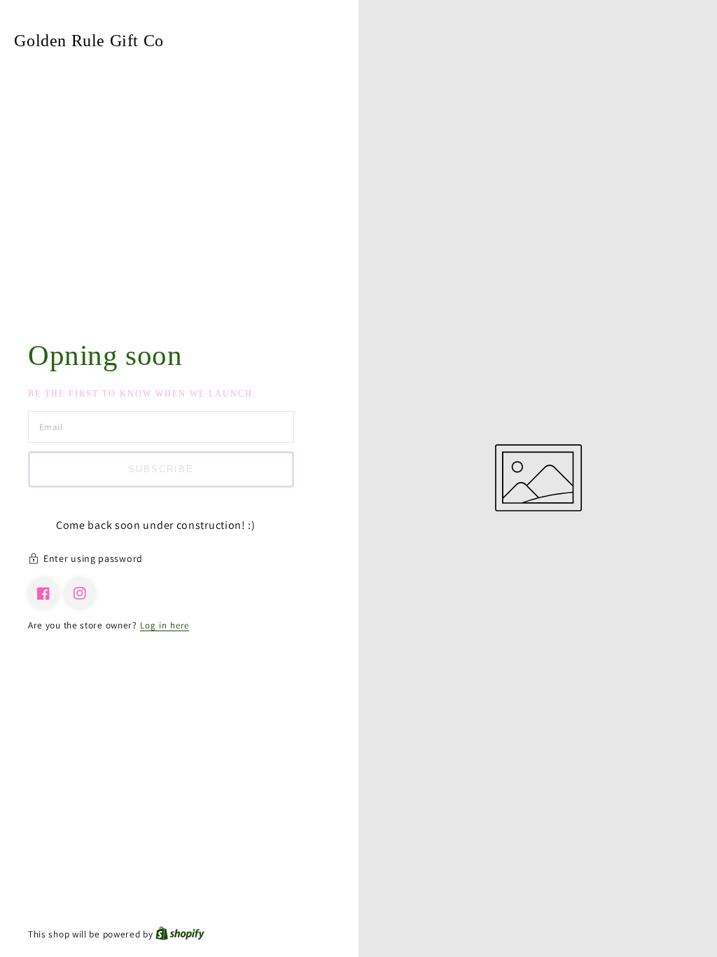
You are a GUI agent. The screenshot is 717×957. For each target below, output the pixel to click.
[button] (179, 560)
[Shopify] (179, 934)
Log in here (164, 625)
